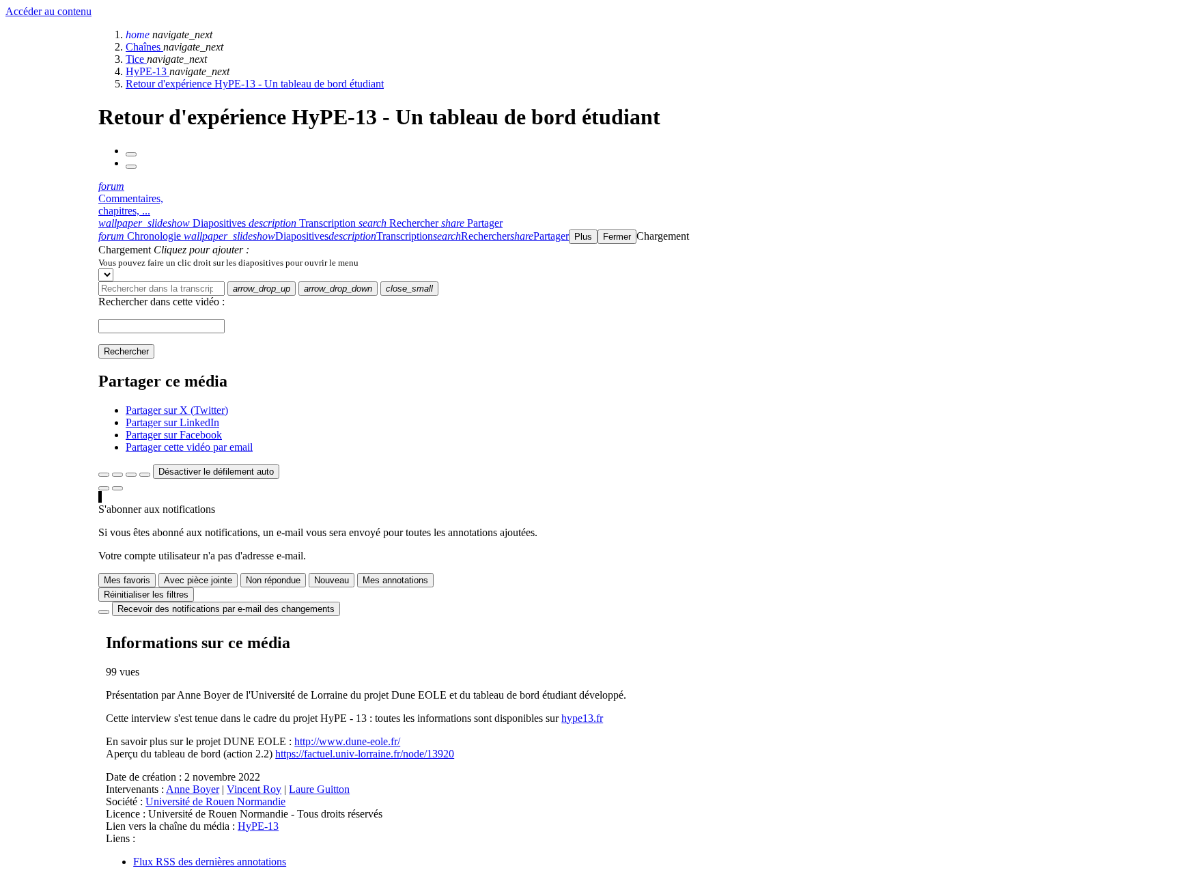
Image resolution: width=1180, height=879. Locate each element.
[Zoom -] (131, 475)
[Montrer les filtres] (117, 475)
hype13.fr (582, 718)
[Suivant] (131, 167)
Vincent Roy (254, 789)
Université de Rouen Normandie (215, 801)
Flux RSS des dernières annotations (209, 861)
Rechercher (126, 351)
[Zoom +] (144, 475)
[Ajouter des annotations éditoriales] (117, 488)
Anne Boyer (192, 789)
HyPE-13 (147, 71)
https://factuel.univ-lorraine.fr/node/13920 (364, 753)
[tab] (173, 223)
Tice (136, 59)
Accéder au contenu (48, 11)
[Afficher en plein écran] (103, 475)
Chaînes (144, 47)
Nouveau (331, 580)
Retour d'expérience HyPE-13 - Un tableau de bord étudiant (255, 83)
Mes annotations (395, 580)
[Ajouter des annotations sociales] (103, 488)
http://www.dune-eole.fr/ (347, 741)
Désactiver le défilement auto (216, 471)
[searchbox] (161, 288)
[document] (636, 262)
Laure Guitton (319, 789)
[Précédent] (131, 154)
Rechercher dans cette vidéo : (161, 301)
